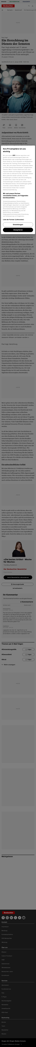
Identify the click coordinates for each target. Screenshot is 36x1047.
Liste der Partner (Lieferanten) (13, 219)
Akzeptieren (18, 230)
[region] (18, 190)
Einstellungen (18, 224)
